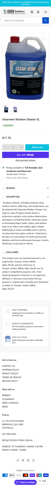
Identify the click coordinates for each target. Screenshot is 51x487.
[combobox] (25, 20)
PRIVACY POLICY (10, 373)
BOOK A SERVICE (10, 403)
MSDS (5, 406)
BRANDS (6, 395)
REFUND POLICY (10, 381)
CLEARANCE (8, 399)
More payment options (25, 160)
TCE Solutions (28, 470)
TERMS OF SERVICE (11, 377)
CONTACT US (8, 366)
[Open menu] (46, 12)
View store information (17, 178)
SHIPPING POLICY (10, 370)
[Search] (45, 20)
